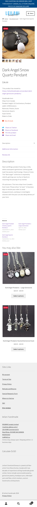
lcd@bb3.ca (6, 437)
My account (6, 375)
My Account (6, 503)
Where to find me (8, 398)
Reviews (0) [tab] (6, 155)
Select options (18, 296)
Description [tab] (6, 143)
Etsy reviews (6, 408)
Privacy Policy (7, 384)
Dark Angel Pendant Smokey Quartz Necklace (8, 226)
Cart (28, 502)
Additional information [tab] (10, 149)
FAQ (3, 403)
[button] (32, 43)
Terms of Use (6, 379)
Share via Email (10, 135)
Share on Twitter (11, 128)
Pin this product (10, 133)
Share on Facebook (11, 130)
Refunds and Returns (9, 389)
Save (6, 28)
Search (18, 503)
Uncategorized (13, 19)
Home (6, 19)
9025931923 (6, 435)
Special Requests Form (10, 394)
